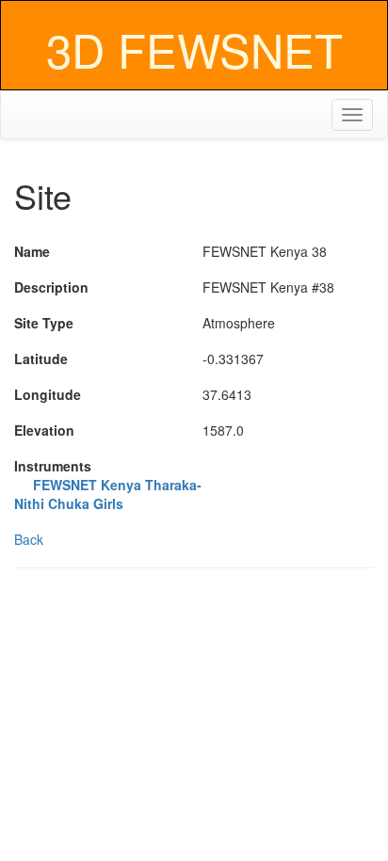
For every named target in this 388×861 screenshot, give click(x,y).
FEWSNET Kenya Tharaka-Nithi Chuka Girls (108, 494)
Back (28, 539)
